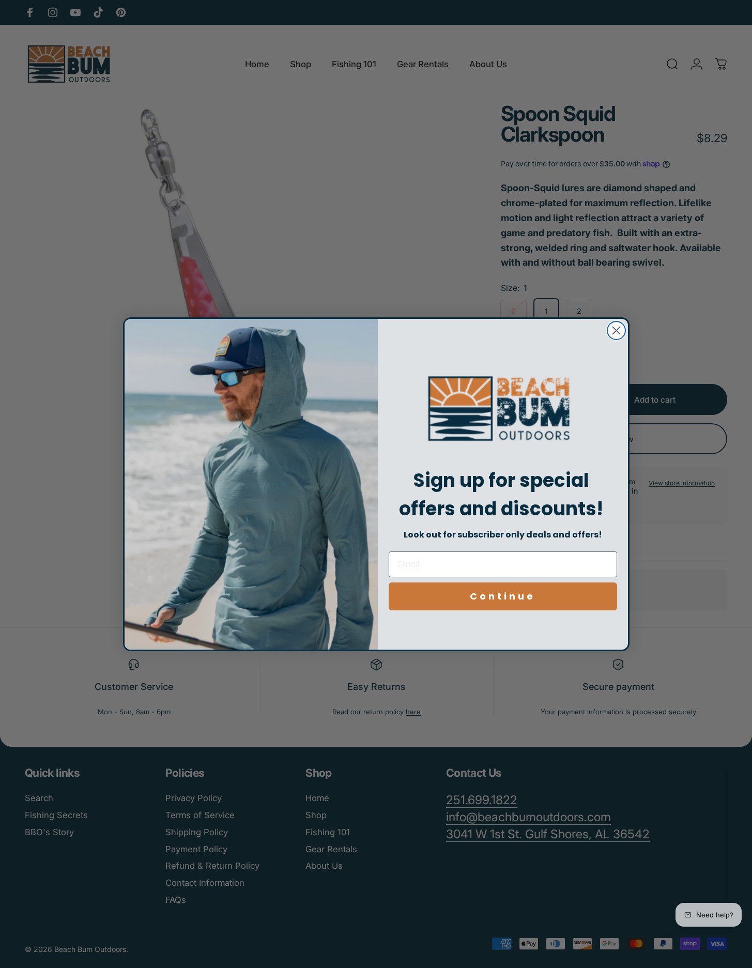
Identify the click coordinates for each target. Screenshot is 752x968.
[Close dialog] (616, 330)
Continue (502, 596)
